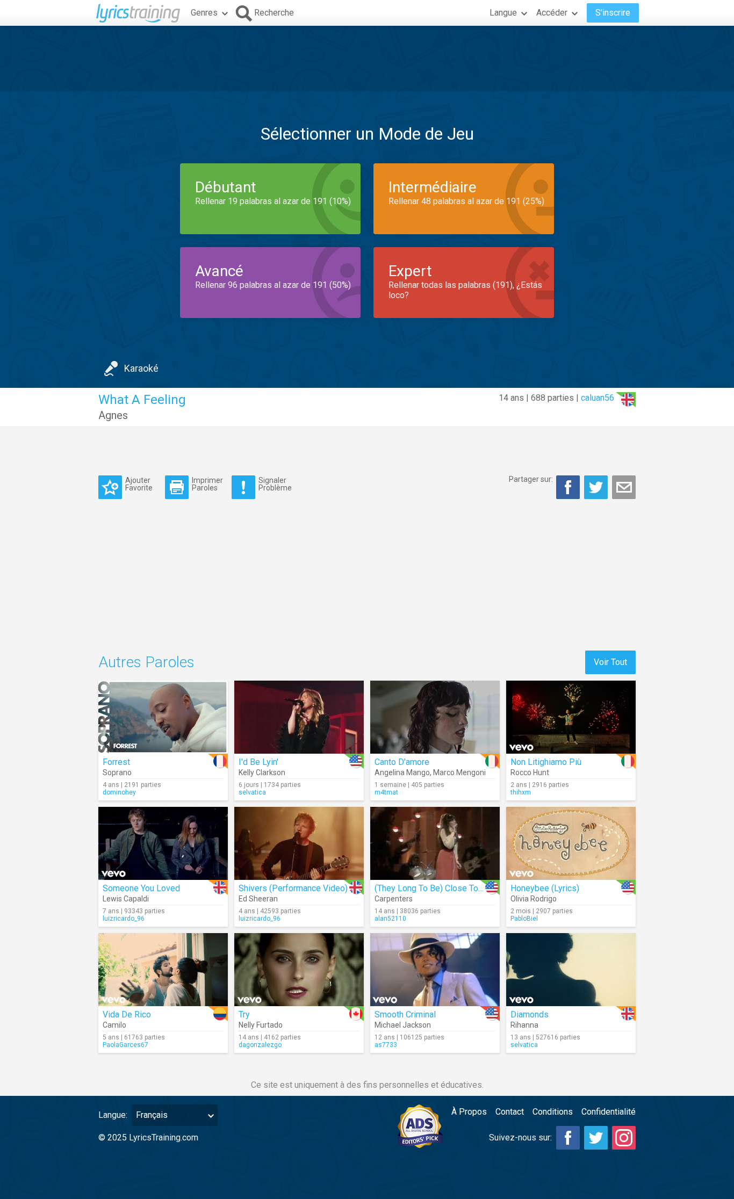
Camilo (114, 1025)
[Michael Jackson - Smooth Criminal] (435, 969)
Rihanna (524, 1025)
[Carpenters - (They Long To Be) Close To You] (435, 843)
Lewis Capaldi (126, 898)
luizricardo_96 (124, 918)
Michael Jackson (403, 1025)
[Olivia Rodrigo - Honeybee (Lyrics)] (571, 843)
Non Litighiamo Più (545, 762)
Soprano (117, 772)
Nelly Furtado (261, 1025)
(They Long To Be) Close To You (434, 888)
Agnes (113, 415)
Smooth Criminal (405, 1014)
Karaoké (141, 368)
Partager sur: (531, 479)
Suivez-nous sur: (520, 1137)
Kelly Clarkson (262, 772)
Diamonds (529, 1014)
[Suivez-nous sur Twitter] (596, 1138)
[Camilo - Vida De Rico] (163, 969)
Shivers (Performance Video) (293, 888)
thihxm (520, 792)
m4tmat (386, 792)
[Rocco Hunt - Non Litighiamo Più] (571, 717)
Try (244, 1014)
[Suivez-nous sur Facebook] (568, 1138)
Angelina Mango (402, 772)
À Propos (469, 1112)
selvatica (252, 792)
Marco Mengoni (459, 772)
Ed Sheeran (258, 898)
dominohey (119, 792)
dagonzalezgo (260, 1045)
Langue (503, 13)
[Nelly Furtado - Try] (299, 969)
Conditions (552, 1112)
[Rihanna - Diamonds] (571, 969)
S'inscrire (612, 13)
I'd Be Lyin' (258, 762)
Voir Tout (610, 662)
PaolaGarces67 (125, 1045)
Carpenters (394, 898)
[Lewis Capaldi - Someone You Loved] (163, 843)
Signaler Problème (275, 484)
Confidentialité (608, 1112)
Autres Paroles (146, 662)
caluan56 (597, 398)
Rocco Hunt (529, 772)
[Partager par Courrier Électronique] (624, 487)
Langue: (112, 1115)
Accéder (551, 13)
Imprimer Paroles (207, 484)
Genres (204, 13)
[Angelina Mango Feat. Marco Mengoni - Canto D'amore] (435, 717)
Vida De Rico (127, 1014)
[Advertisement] (367, 58)
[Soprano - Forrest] (163, 717)
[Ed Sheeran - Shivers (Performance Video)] (299, 843)
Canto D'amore (402, 762)
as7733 (386, 1045)
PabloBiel (524, 918)
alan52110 (390, 918)
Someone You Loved (141, 888)
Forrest (116, 762)
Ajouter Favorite (139, 484)
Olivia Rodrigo (533, 898)
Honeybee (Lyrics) (544, 888)
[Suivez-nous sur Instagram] (624, 1138)
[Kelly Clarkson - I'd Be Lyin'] (299, 717)
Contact (509, 1112)
